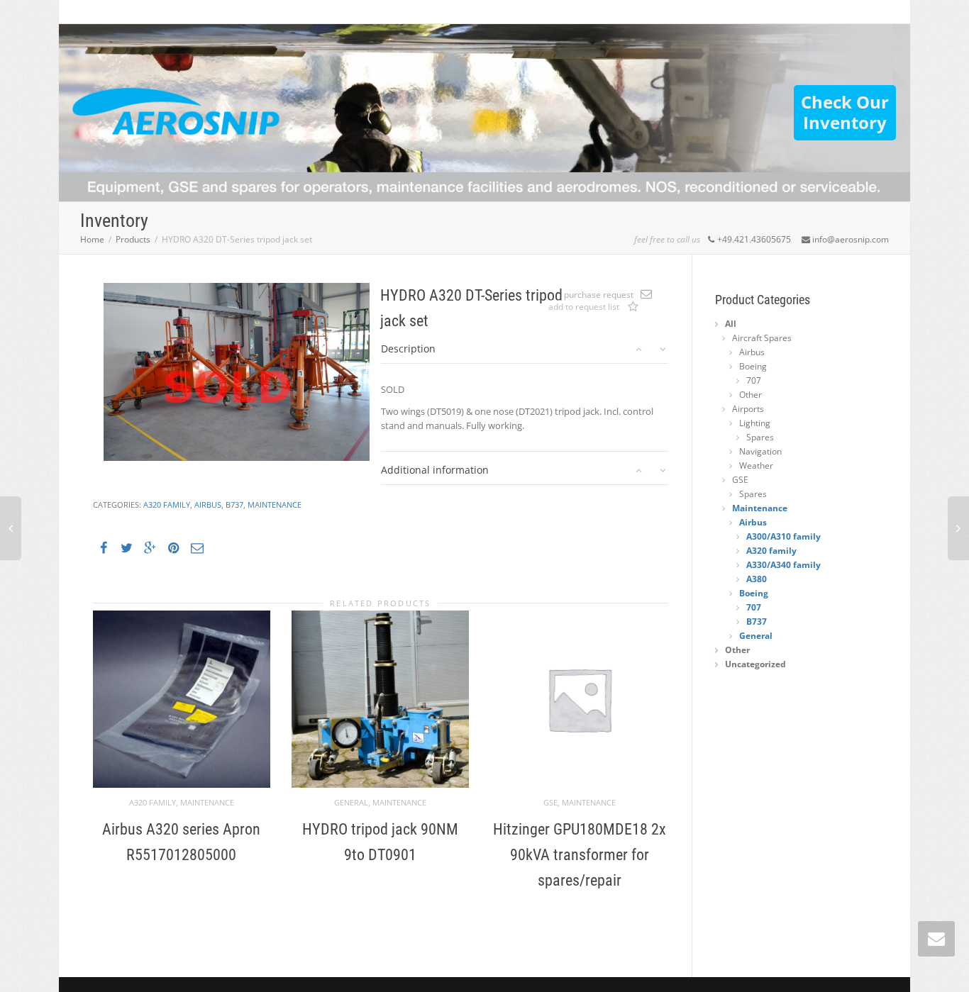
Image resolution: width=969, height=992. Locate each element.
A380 (756, 579)
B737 (234, 504)
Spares (760, 437)
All (730, 324)
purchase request (598, 295)
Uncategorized (755, 664)
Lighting (754, 423)
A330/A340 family (783, 565)
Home (92, 239)
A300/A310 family (783, 536)
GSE (550, 802)
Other (750, 395)
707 (753, 380)
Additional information (435, 470)
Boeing (753, 366)
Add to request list (632, 307)
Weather (756, 465)
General (351, 802)
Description (408, 348)
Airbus (207, 504)
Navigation (760, 451)
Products (133, 239)
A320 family (166, 504)
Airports (748, 409)
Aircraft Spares (762, 338)
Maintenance (274, 504)
